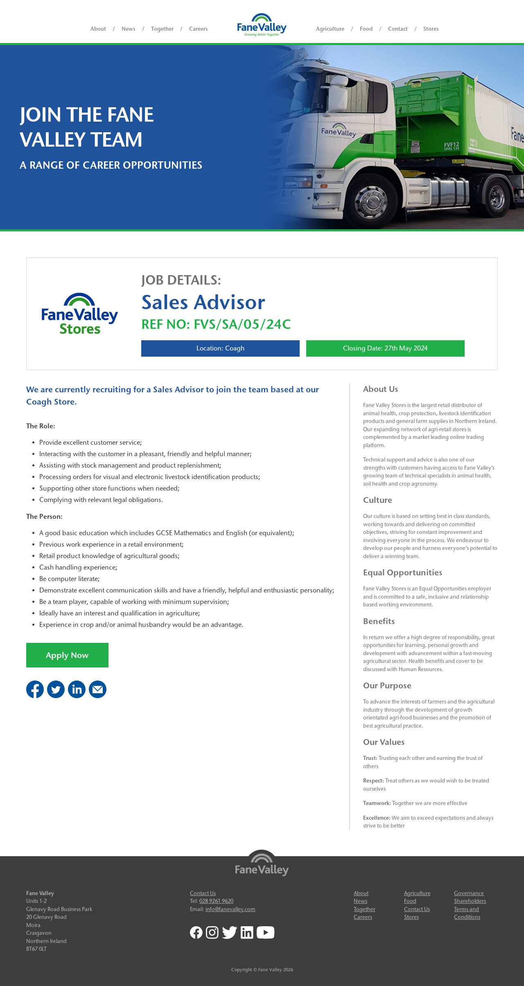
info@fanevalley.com (230, 909)
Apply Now (67, 655)
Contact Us (203, 893)
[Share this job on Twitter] (56, 696)
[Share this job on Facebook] (35, 696)
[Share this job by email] (97, 696)
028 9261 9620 (216, 901)
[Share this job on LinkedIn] (77, 696)
